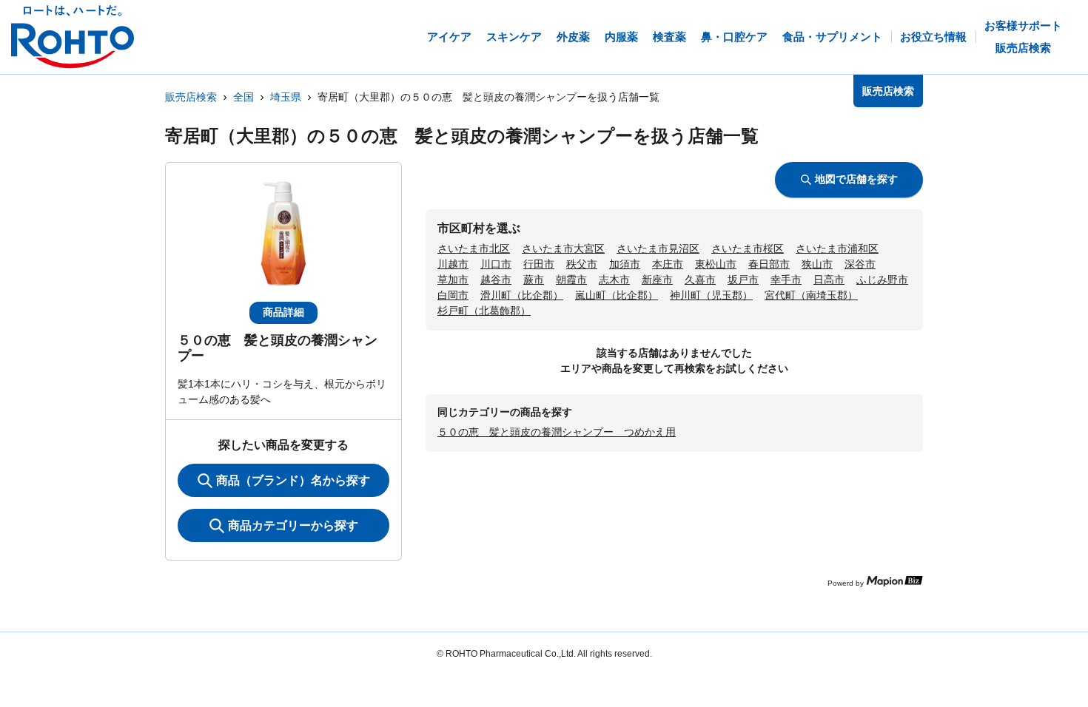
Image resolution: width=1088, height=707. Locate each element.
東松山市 (715, 264)
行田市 (538, 264)
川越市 (453, 264)
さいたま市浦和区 (837, 248)
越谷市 (495, 279)
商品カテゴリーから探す (293, 525)
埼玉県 (285, 97)
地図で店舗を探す (856, 179)
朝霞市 (571, 279)
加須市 (624, 264)
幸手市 (786, 279)
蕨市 (533, 279)
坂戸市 (743, 279)
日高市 (828, 279)
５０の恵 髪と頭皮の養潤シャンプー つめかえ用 (556, 432)
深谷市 (860, 264)
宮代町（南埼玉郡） (811, 295)
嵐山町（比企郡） (616, 295)
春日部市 (769, 264)
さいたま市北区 (473, 248)
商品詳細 (283, 312)
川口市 (495, 264)
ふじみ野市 (882, 279)
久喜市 (700, 279)
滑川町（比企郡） (521, 295)
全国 (243, 97)
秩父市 (581, 264)
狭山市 (817, 264)
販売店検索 (191, 97)
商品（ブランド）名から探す (293, 480)
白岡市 (453, 295)
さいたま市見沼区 (658, 248)
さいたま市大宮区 (563, 248)
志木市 (614, 279)
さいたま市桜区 (747, 248)
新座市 (657, 279)
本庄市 (667, 264)
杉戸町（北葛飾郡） (484, 311)
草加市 (453, 279)
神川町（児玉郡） (711, 295)
